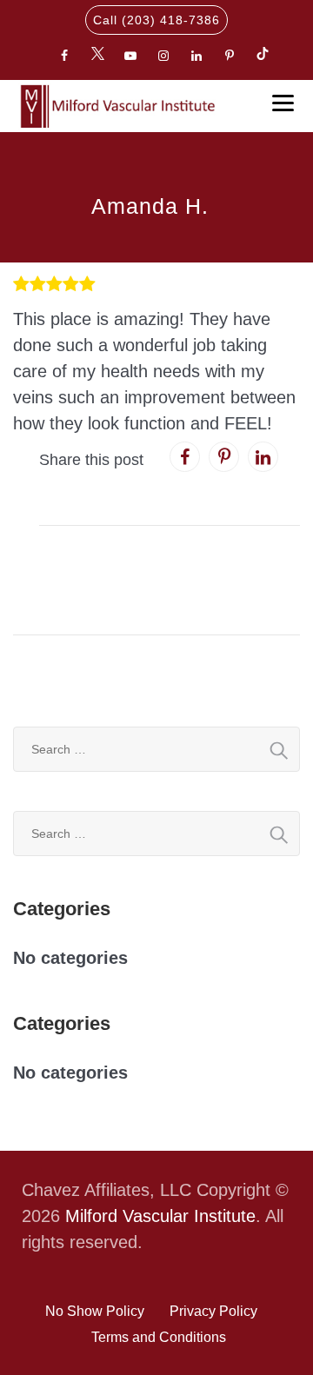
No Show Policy (94, 1311)
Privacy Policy (213, 1311)
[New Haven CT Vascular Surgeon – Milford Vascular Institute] (115, 106)
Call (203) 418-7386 (156, 20)
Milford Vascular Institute (160, 1216)
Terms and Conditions (158, 1337)
